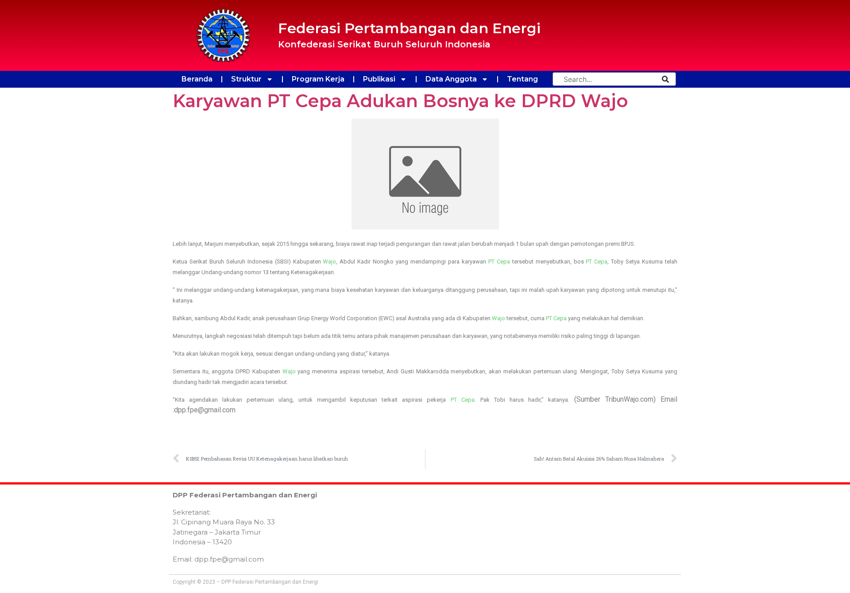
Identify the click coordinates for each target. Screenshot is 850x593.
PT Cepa (499, 261)
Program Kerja (318, 79)
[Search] (665, 79)
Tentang (522, 79)
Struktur (246, 79)
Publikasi (379, 79)
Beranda (197, 79)
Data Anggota (451, 79)
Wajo (329, 261)
